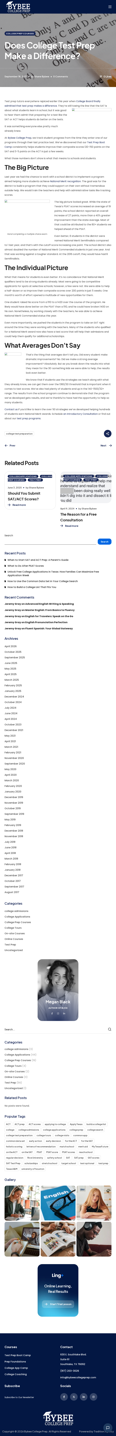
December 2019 (14, 797)
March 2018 (11, 858)
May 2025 (10, 668)
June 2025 (11, 663)
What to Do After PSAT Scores (26, 566)
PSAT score (52, 1152)
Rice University (35, 1157)
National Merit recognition (65, 181)
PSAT (39, 1152)
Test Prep (35, 480)
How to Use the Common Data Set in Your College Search (43, 581)
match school (67, 1146)
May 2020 (10, 769)
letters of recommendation (41, 1146)
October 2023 (13, 724)
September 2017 (14, 886)
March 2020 (12, 780)
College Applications (23, 476)
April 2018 (10, 853)
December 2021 (14, 730)
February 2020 (13, 786)
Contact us (11, 409)
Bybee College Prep (19, 138)
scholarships (31, 1163)
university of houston (32, 1168)
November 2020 (14, 758)
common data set (15, 1141)
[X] (74, 1397)
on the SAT (27, 1152)
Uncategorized (14, 950)
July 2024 (10, 708)
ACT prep (20, 1124)
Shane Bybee (41, 76)
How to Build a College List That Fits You (32, 587)
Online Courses (14, 939)
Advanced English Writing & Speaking (49, 604)
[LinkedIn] (83, 1397)
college (10, 1129)
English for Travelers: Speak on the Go (49, 616)
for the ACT (71, 1141)
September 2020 (15, 763)
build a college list (96, 1124)
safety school (54, 1157)
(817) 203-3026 (69, 1371)
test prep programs (29, 418)
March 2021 (11, 747)
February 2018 (13, 864)
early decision (53, 1141)
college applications (54, 1129)
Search (9, 535)
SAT (68, 1157)
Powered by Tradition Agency (96, 1431)
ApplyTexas (76, 1124)
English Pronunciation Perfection (46, 622)
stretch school (49, 1163)
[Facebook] (64, 1397)
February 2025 (13, 685)
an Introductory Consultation (80, 414)
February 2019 (13, 825)
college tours (44, 1135)
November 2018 (14, 836)
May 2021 (10, 735)
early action (35, 1141)
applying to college (55, 1124)
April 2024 (11, 719)
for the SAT (87, 1141)
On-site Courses (15, 933)
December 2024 (14, 696)
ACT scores (35, 1124)
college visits (62, 1135)
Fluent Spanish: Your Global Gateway (49, 628)
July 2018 (10, 842)
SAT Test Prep (13, 1163)
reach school (86, 1152)
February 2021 (13, 752)
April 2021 (10, 741)
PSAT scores (68, 1152)
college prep (76, 1129)
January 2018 (13, 870)
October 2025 (13, 652)
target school (68, 1163)
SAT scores (93, 1157)
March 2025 (12, 680)
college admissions (16, 911)
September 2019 (14, 814)
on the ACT (12, 1152)
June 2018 (10, 847)
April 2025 (11, 674)
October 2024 (13, 702)
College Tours (13, 928)
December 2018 (14, 830)
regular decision (14, 1157)
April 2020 (11, 775)
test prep (103, 1163)
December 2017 (14, 875)
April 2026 (11, 646)
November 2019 (14, 803)
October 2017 (13, 881)
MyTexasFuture (100, 1146)
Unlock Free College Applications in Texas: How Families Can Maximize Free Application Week (53, 573)
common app (80, 1135)
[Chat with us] (107, 1427)
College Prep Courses (20, 33)
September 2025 (15, 657)
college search (95, 1129)
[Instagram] (93, 1397)
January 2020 (13, 791)
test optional (87, 1163)
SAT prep (79, 1157)
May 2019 (10, 819)
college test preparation (19, 433)
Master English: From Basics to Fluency (50, 610)
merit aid (83, 1146)
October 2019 (13, 808)
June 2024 (11, 713)
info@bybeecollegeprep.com (78, 1377)
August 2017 (12, 892)
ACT (8, 1124)
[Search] (110, 1029)
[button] (18, 1355)
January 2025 (13, 691)
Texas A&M (11, 1168)
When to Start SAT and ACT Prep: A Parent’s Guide (38, 560)
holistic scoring (14, 1146)
